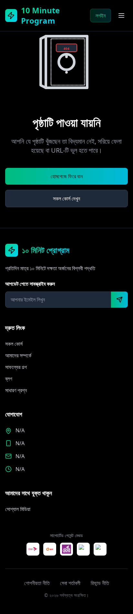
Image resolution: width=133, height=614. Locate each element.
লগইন (101, 15)
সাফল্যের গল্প (16, 367)
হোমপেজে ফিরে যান (67, 176)
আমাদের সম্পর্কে (18, 355)
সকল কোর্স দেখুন (66, 198)
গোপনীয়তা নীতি (37, 583)
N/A (20, 443)
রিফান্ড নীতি (100, 583)
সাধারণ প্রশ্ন (16, 390)
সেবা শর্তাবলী (70, 583)
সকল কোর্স (14, 343)
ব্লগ (8, 378)
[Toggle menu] (121, 15)
